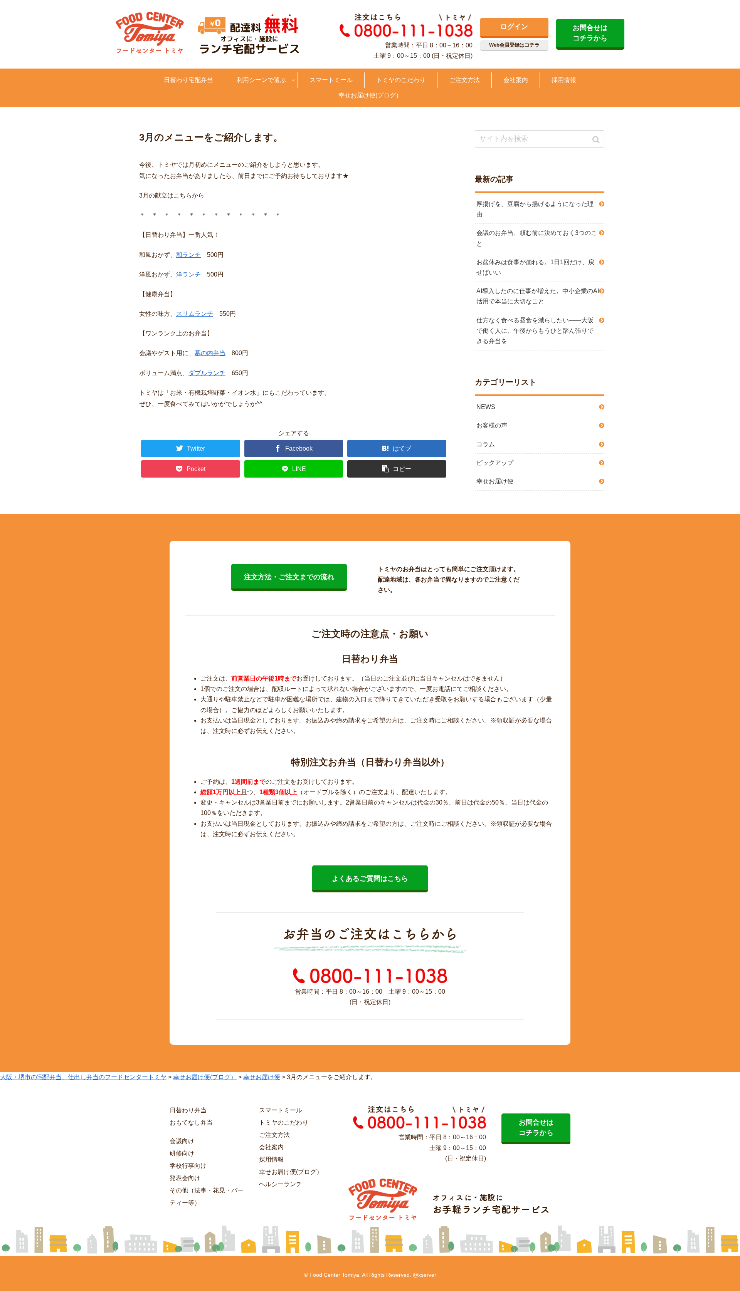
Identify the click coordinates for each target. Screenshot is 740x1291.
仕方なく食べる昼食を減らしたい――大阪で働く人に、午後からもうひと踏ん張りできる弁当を (535, 330)
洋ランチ (188, 274)
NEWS (485, 407)
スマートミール (280, 1110)
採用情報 (271, 1159)
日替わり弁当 (188, 1110)
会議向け (182, 1141)
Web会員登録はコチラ (514, 45)
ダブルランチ (206, 373)
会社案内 (271, 1147)
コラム (485, 444)
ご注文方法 (274, 1135)
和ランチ (188, 254)
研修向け (182, 1153)
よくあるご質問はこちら (370, 878)
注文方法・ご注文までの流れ (289, 577)
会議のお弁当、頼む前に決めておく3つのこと (536, 238)
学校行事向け (188, 1165)
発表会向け (185, 1178)
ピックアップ (494, 462)
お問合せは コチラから (590, 33)
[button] (596, 139)
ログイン (514, 26)
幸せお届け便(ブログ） (291, 1172)
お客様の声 (491, 425)
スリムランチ (194, 313)
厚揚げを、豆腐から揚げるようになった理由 (535, 209)
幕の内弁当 (210, 353)
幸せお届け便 (494, 481)
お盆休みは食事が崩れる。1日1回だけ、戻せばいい (535, 267)
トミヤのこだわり (283, 1122)
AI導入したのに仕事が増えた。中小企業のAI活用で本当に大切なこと (537, 296)
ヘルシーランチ (280, 1184)
